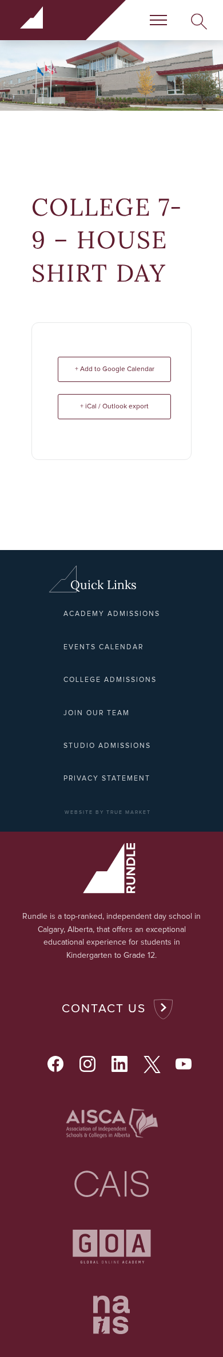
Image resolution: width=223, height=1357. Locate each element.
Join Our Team (96, 713)
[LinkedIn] (120, 1064)
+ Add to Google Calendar (114, 369)
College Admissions (110, 680)
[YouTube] (184, 1064)
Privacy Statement (106, 778)
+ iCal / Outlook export (114, 406)
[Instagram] (87, 1064)
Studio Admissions (107, 746)
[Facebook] (55, 1064)
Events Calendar (103, 647)
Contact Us (104, 1009)
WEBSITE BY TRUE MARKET (108, 812)
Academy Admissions (111, 614)
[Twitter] (152, 1064)
